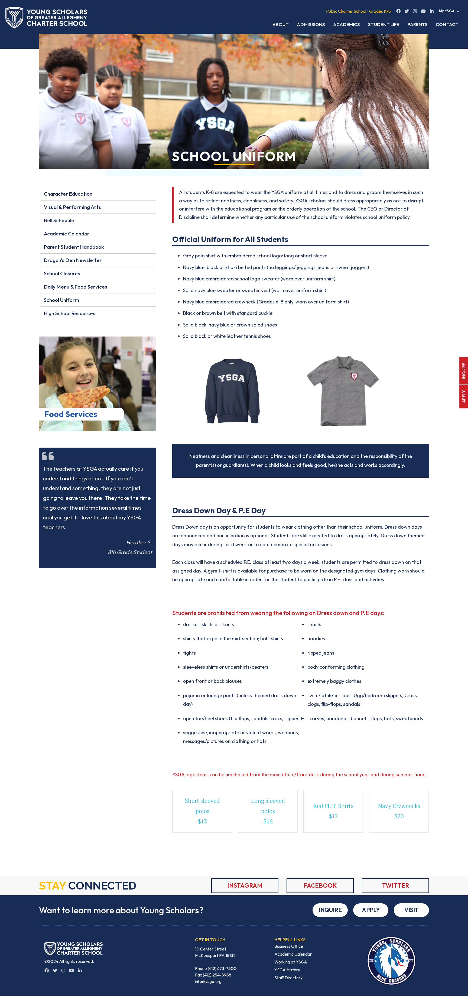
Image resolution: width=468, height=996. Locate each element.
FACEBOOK (320, 885)
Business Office (288, 946)
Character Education (68, 193)
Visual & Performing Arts (72, 207)
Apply (371, 909)
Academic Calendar (66, 233)
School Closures (62, 273)
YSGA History (287, 969)
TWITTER (395, 885)
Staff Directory (288, 977)
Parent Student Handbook (74, 247)
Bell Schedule (59, 220)
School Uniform (61, 300)
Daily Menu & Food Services (75, 286)
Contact (447, 24)
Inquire (330, 909)
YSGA (277, 192)
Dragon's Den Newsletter (73, 260)
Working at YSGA (290, 962)
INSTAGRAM (244, 885)
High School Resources (69, 313)
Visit (411, 909)
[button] (449, 11)
